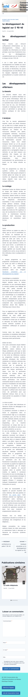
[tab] (12, 600)
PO (5, 31)
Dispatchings (6, 21)
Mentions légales (8, 687)
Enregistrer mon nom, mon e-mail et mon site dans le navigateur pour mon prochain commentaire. (14, 663)
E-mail (5, 650)
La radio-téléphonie (11, 585)
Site (4, 657)
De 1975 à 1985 (14, 19)
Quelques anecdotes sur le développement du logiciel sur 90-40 (20, 547)
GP (6, 588)
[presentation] (14, 574)
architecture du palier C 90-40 (6, 544)
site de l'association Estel (11, 693)
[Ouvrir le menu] (3, 13)
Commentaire (7, 621)
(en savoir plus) (15, 495)
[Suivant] (24, 582)
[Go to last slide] (4, 582)
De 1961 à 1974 (6, 19)
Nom (5, 642)
